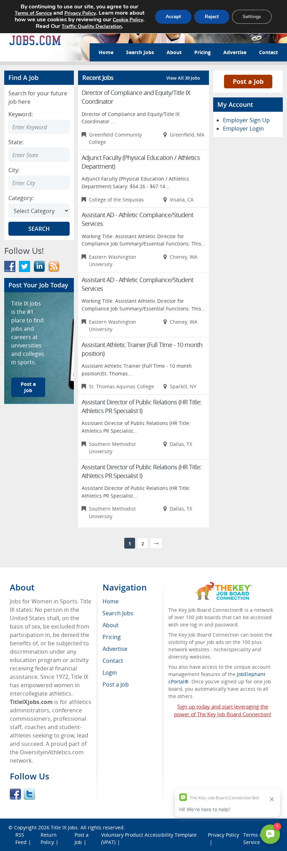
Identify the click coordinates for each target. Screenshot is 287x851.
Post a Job (28, 387)
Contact (268, 52)
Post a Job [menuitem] (116, 684)
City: (14, 170)
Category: (21, 198)
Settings (252, 16)
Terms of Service (33, 13)
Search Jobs (140, 52)
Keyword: (20, 114)
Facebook (15, 794)
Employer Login (243, 128)
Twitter (29, 794)
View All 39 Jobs (183, 78)
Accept (173, 16)
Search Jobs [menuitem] (118, 613)
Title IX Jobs (64, 827)
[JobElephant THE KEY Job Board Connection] (223, 585)
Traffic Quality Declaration (92, 26)
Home (106, 52)
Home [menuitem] (111, 601)
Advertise (234, 52)
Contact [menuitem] (113, 661)
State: (15, 142)
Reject (212, 16)
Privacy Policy (80, 13)
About (174, 52)
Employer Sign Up (246, 120)
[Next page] (156, 543)
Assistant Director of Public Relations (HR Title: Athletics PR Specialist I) (141, 406)
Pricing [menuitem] (112, 637)
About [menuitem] (111, 625)
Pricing (202, 52)
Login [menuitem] (110, 672)
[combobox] (39, 155)
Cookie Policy (128, 19)
